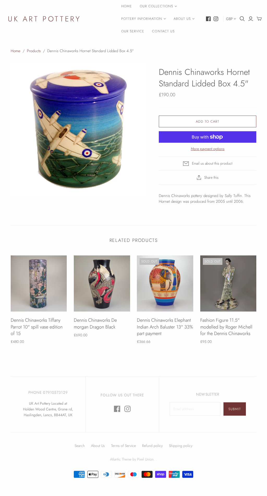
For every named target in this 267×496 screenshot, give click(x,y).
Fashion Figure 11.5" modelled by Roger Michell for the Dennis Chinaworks (226, 327)
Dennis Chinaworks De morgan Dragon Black (95, 323)
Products (34, 51)
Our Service (132, 31)
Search (80, 445)
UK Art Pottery (44, 19)
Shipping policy (180, 445)
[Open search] (242, 18)
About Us (182, 18)
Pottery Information (141, 18)
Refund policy (152, 445)
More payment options (207, 148)
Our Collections (156, 6)
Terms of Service (123, 445)
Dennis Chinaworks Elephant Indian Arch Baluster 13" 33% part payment (165, 327)
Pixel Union (145, 459)
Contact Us (163, 31)
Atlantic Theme (120, 459)
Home (126, 6)
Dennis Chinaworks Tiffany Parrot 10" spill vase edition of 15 (37, 327)
